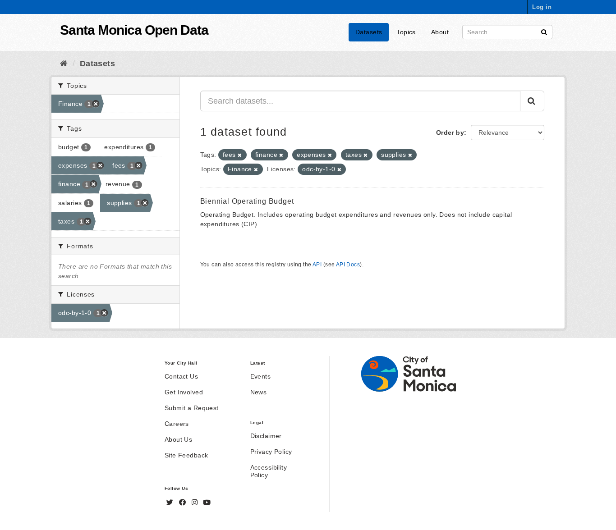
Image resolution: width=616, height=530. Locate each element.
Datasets (368, 32)
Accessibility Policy (268, 471)
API (317, 264)
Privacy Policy (271, 451)
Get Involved (184, 392)
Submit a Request (192, 407)
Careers (177, 423)
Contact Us (181, 376)
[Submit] (544, 31)
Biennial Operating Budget (247, 201)
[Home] (64, 63)
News (258, 392)
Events (260, 376)
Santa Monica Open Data (134, 30)
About (440, 32)
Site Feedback (186, 455)
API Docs (348, 264)
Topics (406, 32)
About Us (178, 439)
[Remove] (240, 155)
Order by (450, 132)
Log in (542, 7)
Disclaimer (266, 435)
